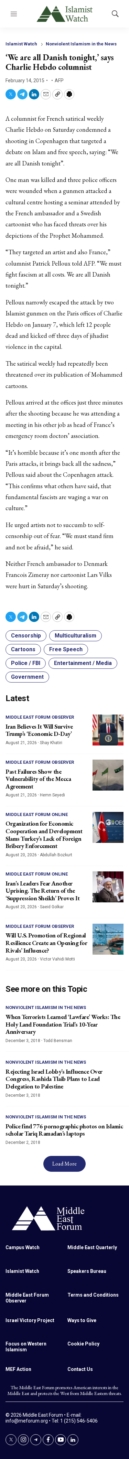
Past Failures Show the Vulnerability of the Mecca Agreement (38, 779)
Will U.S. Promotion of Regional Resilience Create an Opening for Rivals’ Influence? (46, 942)
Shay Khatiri (51, 742)
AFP (59, 80)
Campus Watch (23, 1247)
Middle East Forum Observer (40, 717)
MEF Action (18, 1369)
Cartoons (23, 649)
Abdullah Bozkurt (56, 854)
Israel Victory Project (30, 1320)
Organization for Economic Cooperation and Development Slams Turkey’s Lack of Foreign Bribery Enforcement (44, 834)
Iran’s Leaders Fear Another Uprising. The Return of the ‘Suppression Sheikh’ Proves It (42, 890)
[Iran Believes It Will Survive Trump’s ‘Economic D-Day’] (108, 730)
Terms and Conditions (93, 1295)
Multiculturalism (75, 635)
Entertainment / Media (83, 663)
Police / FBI (25, 663)
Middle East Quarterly (92, 1247)
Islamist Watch (21, 43)
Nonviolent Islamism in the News (81, 43)
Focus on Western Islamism (26, 1346)
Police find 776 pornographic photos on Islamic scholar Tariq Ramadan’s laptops (64, 1130)
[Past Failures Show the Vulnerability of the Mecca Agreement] (108, 775)
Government (27, 677)
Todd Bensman (57, 1040)
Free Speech (66, 649)
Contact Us (80, 1369)
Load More (64, 1163)
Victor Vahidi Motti (57, 959)
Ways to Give (81, 1320)
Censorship (26, 635)
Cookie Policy (83, 1344)
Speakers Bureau (86, 1271)
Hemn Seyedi (52, 795)
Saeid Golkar (52, 906)
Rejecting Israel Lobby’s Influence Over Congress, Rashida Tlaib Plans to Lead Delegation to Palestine (54, 1079)
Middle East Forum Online (37, 814)
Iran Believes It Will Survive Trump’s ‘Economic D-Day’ (39, 730)
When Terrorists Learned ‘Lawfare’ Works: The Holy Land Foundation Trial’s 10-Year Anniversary (63, 1024)
